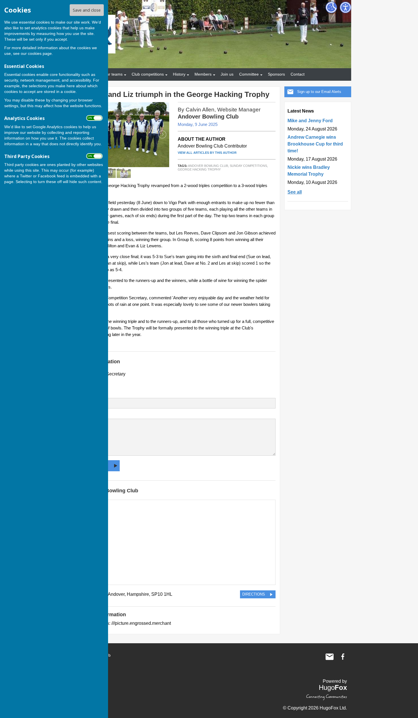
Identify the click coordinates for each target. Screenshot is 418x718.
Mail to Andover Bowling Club (329, 656)
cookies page (40, 53)
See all (294, 192)
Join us (227, 74)
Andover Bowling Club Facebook (342, 656)
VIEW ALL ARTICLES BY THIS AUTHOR (207, 152)
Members (203, 74)
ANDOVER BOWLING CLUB (208, 165)
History (179, 74)
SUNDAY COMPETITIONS (248, 165)
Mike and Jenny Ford (310, 120)
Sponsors (276, 74)
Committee (249, 74)
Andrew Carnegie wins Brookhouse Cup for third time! (315, 144)
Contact (298, 74)
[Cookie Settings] (331, 7)
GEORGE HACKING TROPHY (199, 169)
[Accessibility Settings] (345, 7)
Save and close (87, 10)
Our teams (113, 74)
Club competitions (148, 74)
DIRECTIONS (253, 594)
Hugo (333, 687)
